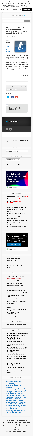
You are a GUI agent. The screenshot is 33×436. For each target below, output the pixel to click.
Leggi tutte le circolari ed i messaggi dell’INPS (16, 88)
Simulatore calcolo (13, 299)
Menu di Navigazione (17, 15)
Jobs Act (18, 399)
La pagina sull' (14, 201)
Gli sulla (15, 210)
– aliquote (17, 293)
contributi (10, 393)
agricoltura (10, 383)
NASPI (13, 402)
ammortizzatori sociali (14, 386)
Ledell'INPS (16, 216)
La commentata (15, 268)
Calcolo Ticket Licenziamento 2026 (16, 295)
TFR (7, 412)
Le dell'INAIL (13, 218)
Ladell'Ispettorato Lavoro (16, 213)
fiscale (16, 397)
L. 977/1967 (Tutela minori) (15, 361)
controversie (19, 393)
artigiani (24, 388)
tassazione (9, 410)
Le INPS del (17, 196)
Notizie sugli (15, 223)
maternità (9, 402)
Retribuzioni (15, 285)
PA (16, 402)
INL (13, 399)
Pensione (21, 402)
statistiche (11, 408)
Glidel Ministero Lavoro (16, 207)
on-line (10, 303)
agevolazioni (13, 381)
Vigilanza (12, 412)
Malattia (21, 400)
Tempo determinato (19, 410)
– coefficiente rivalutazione (16, 276)
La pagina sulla (16, 199)
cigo (25, 390)
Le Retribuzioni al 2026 (14, 278)
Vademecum (15, 306)
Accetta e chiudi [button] (27, 9)
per (16, 290)
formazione (22, 397)
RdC (11, 404)
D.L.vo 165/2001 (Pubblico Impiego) (14, 364)
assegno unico (9, 390)
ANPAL (14, 388)
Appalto (19, 388)
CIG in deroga (21, 390)
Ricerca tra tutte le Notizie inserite (16, 165)
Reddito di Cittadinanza (20, 404)
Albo (15, 316)
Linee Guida (13, 312)
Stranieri (19, 409)
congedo (10, 391)
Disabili (8, 397)
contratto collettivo (19, 391)
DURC (12, 397)
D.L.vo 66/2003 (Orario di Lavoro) (17, 356)
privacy (8, 404)
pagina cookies (16, 9)
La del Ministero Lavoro (15, 205)
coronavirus (12, 395)
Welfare (19, 412)
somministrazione (16, 407)
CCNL (15, 389)
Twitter (10, 129)
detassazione (22, 395)
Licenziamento (13, 400)
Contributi (14, 288)
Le (16, 281)
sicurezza (18, 405)
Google (7, 129)
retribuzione (10, 405)
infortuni (9, 399)
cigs (7, 391)
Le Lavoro (17, 220)
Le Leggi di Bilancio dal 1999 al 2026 (16, 310)
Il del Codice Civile (16, 301)
